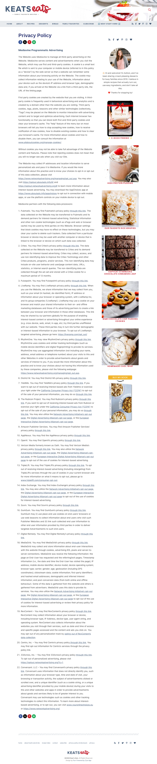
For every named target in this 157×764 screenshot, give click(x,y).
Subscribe (88, 24)
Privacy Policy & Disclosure (78, 743)
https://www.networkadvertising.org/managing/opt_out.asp (47, 178)
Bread (55, 24)
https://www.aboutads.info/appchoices (37, 193)
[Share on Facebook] (20, 42)
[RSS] (132, 24)
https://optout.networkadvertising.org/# (37, 186)
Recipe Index (46, 743)
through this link (78, 211)
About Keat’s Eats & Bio (32, 743)
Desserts (43, 24)
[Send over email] (34, 42)
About (19, 24)
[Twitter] (139, 24)
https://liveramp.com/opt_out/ (72, 334)
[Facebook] (136, 24)
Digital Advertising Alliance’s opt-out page (51, 418)
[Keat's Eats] (28, 9)
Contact (55, 743)
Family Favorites (71, 24)
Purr (74, 760)
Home (9, 24)
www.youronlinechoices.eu (80, 705)
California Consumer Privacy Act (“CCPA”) (61, 390)
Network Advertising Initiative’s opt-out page (71, 489)
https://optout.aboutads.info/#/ (38, 182)
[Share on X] (25, 42)
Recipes (31, 24)
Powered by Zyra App (83, 760)
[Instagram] (146, 24)
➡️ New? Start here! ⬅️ (109, 24)
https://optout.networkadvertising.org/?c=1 (42, 662)
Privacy (92, 743)
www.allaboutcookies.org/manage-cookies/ (39, 142)
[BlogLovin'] (150, 24)
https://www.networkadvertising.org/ (41, 708)
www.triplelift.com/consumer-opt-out (39, 480)
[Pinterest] (143, 24)
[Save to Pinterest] (29, 42)
